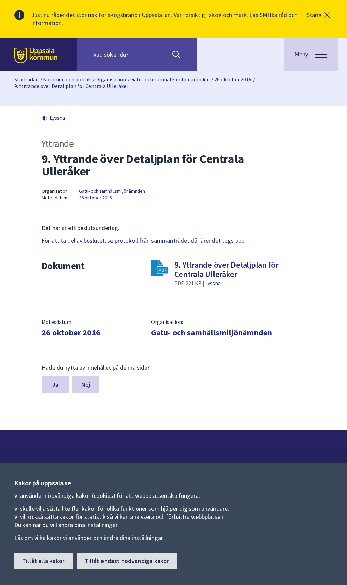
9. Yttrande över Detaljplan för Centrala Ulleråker (71, 86)
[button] (318, 15)
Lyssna (213, 283)
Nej (85, 384)
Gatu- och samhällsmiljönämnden (170, 79)
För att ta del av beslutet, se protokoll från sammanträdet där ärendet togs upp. (144, 241)
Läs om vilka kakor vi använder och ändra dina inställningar (88, 538)
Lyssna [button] (57, 117)
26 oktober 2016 (232, 79)
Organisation (110, 79)
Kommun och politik (67, 79)
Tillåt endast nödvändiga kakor (127, 561)
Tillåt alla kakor (43, 561)
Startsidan (26, 79)
